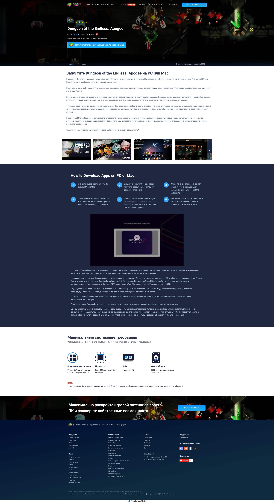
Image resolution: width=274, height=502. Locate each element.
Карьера (147, 445)
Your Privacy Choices (139, 501)
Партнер (142, 4)
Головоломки (73, 467)
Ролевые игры (73, 472)
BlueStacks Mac (73, 438)
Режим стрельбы (114, 440)
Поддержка (154, 4)
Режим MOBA (112, 443)
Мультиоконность (114, 445)
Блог (113, 4)
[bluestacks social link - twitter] (195, 448)
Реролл (110, 458)
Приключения (73, 462)
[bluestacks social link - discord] (181, 448)
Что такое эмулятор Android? (154, 459)
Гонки (70, 470)
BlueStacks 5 (72, 440)
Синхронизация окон (115, 448)
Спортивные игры (74, 477)
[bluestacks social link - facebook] (190, 448)
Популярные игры (74, 457)
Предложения (73, 445)
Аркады (71, 465)
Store (128, 4)
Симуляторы (72, 475)
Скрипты (111, 466)
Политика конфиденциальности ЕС (148, 494)
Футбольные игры (74, 482)
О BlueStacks (148, 438)
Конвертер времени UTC (116, 476)
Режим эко (112, 453)
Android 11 (72, 448)
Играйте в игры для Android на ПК (155, 457)
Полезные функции (114, 473)
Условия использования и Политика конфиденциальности (86, 494)
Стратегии (73, 35)
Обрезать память (114, 463)
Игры (103, 4)
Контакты (147, 443)
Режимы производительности (118, 461)
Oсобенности (90, 4)
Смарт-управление (114, 456)
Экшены (71, 459)
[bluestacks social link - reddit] (186, 448)
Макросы (111, 450)
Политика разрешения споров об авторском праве (121, 494)
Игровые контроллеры (116, 438)
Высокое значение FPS (116, 468)
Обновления (183, 438)
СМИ (145, 448)
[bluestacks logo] (73, 5)
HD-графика (112, 471)
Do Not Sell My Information (168, 494)
